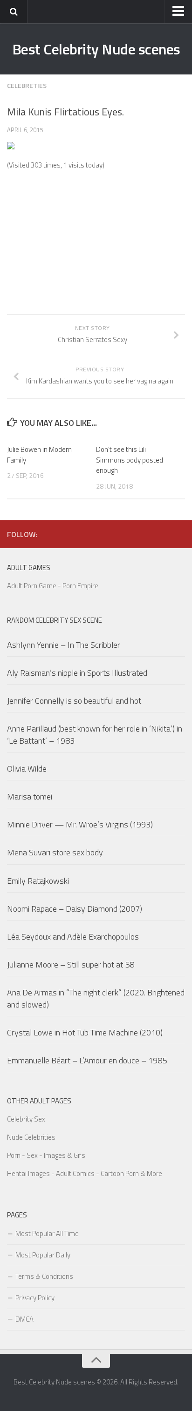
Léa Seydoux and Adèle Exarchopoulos (73, 936)
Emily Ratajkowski (38, 880)
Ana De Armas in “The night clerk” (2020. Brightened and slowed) (96, 998)
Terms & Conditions (44, 1276)
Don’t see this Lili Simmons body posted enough (129, 460)
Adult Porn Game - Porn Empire (52, 585)
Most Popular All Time (47, 1233)
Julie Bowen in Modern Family (39, 454)
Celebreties (27, 85)
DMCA (24, 1319)
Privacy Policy (35, 1297)
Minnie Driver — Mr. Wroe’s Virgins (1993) (80, 824)
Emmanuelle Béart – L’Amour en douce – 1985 (87, 1060)
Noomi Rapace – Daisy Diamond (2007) (74, 908)
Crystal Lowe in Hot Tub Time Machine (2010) (85, 1032)
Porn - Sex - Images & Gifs (46, 1155)
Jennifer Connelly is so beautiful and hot (74, 700)
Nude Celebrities (31, 1137)
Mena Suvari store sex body (55, 852)
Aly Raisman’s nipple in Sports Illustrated (77, 672)
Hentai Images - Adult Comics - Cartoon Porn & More (84, 1173)
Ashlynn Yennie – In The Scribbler (63, 644)
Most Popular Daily (42, 1255)
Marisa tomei (29, 796)
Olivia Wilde (27, 768)
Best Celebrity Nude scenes (96, 49)
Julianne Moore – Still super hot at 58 (70, 964)
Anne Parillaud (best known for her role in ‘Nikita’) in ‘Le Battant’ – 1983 (94, 734)
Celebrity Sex (26, 1119)
